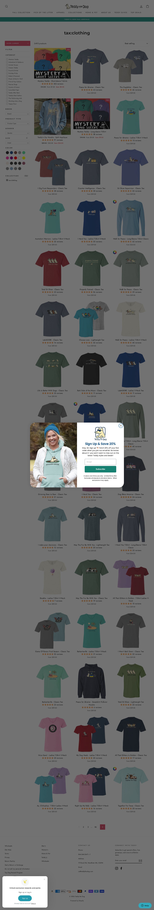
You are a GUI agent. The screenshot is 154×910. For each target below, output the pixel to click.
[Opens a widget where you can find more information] (145, 906)
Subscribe (100, 469)
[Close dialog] (121, 426)
